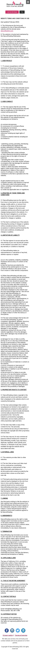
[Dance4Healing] (15, 4)
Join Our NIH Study (12, 12)
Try (22, 12)
